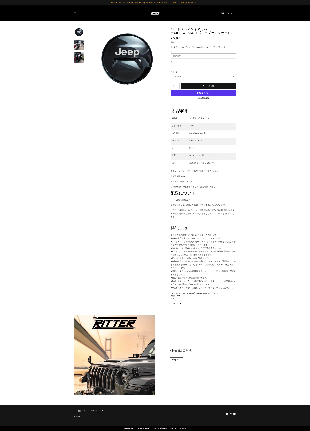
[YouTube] (234, 414)
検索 (223, 13)
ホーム (173, 47)
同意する (183, 428)
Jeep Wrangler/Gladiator (192, 293)
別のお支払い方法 (203, 98)
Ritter (179, 296)
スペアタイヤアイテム (210, 293)
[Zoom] (126, 60)
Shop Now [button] (176, 359)
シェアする (177, 303)
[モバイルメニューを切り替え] (76, 13)
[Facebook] (227, 414)
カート (229, 13)
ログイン (215, 13)
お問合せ (77, 416)
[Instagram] (230, 414)
